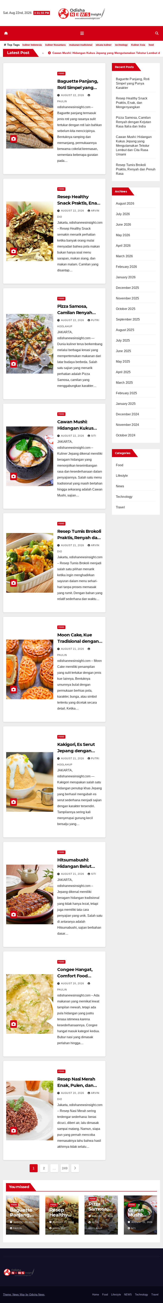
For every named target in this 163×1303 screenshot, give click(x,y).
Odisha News (37, 1294)
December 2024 (127, 414)
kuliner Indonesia (32, 45)
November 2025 (127, 298)
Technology (124, 496)
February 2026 (126, 266)
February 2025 (126, 393)
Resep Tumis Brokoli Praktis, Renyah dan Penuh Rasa (79, 538)
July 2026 (123, 214)
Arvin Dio (58, 1228)
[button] (156, 33)
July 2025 (123, 340)
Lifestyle (122, 475)
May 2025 (123, 361)
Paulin (17, 1228)
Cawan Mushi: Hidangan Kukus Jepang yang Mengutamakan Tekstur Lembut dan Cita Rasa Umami (134, 145)
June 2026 (123, 224)
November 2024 (127, 424)
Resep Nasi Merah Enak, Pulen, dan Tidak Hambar (76, 1085)
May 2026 (123, 235)
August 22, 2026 (73, 95)
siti (93, 435)
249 (65, 1168)
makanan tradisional (80, 45)
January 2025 (126, 403)
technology (121, 45)
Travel (120, 507)
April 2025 (123, 372)
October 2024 (125, 435)
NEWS (128, 1294)
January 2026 (126, 277)
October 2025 (125, 309)
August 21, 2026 (73, 545)
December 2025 (127, 287)
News (120, 486)
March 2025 (124, 382)
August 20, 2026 (73, 983)
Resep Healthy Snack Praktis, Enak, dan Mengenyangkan (131, 103)
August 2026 (125, 203)
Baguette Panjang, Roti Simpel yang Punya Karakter (77, 88)
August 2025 (125, 330)
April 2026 (123, 245)
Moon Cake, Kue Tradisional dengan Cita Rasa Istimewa (78, 641)
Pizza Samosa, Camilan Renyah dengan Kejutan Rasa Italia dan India (133, 122)
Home (95, 1294)
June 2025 (123, 351)
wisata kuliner (104, 45)
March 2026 (124, 256)
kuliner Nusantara (55, 45)
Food (61, 73)
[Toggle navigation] (82, 33)
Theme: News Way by (16, 1294)
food (151, 45)
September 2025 (128, 319)
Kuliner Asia (138, 45)
